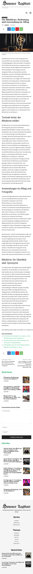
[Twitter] (13, 29)
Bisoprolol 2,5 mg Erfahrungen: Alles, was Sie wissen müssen (12, 397)
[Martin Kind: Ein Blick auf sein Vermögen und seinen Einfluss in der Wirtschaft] (26, 451)
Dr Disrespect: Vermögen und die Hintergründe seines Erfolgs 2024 (12, 481)
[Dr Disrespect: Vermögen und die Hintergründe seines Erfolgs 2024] (26, 482)
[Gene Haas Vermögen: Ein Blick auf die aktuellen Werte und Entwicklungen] (26, 461)
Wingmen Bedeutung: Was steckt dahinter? (11, 378)
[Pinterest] (17, 29)
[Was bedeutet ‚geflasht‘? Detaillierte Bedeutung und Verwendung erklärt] (26, 389)
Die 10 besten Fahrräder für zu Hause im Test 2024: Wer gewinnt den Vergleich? (8, 363)
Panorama (4, 17)
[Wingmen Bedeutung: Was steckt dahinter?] (26, 379)
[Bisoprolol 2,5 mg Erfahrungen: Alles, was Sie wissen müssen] (26, 398)
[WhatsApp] (21, 29)
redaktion (6, 25)
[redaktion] (3, 25)
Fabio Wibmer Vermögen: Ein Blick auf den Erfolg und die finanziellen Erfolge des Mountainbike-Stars (13, 471)
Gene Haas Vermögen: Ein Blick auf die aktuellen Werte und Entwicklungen (13, 460)
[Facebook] (9, 29)
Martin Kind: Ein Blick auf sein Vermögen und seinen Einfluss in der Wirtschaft (13, 451)
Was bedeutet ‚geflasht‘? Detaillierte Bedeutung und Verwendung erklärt (12, 388)
